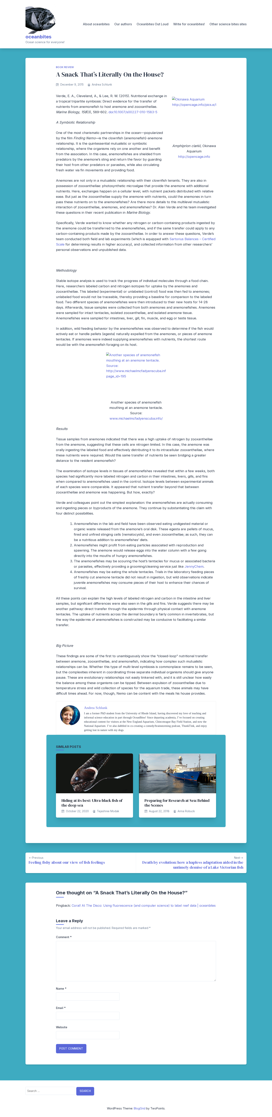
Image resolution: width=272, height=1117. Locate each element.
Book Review (65, 67)
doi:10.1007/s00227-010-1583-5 (133, 112)
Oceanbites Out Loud (152, 24)
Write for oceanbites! (189, 24)
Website (61, 1027)
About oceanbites (96, 24)
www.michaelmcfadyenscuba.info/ (136, 418)
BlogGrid (139, 1108)
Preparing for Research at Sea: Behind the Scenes (177, 803)
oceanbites (38, 37)
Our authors (123, 24)
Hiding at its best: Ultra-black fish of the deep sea (92, 803)
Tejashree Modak (108, 811)
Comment (64, 937)
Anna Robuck (186, 811)
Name (61, 988)
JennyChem (194, 566)
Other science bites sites (228, 24)
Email (61, 1008)
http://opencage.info (194, 157)
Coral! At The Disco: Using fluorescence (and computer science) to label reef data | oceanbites (144, 905)
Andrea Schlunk (102, 84)
